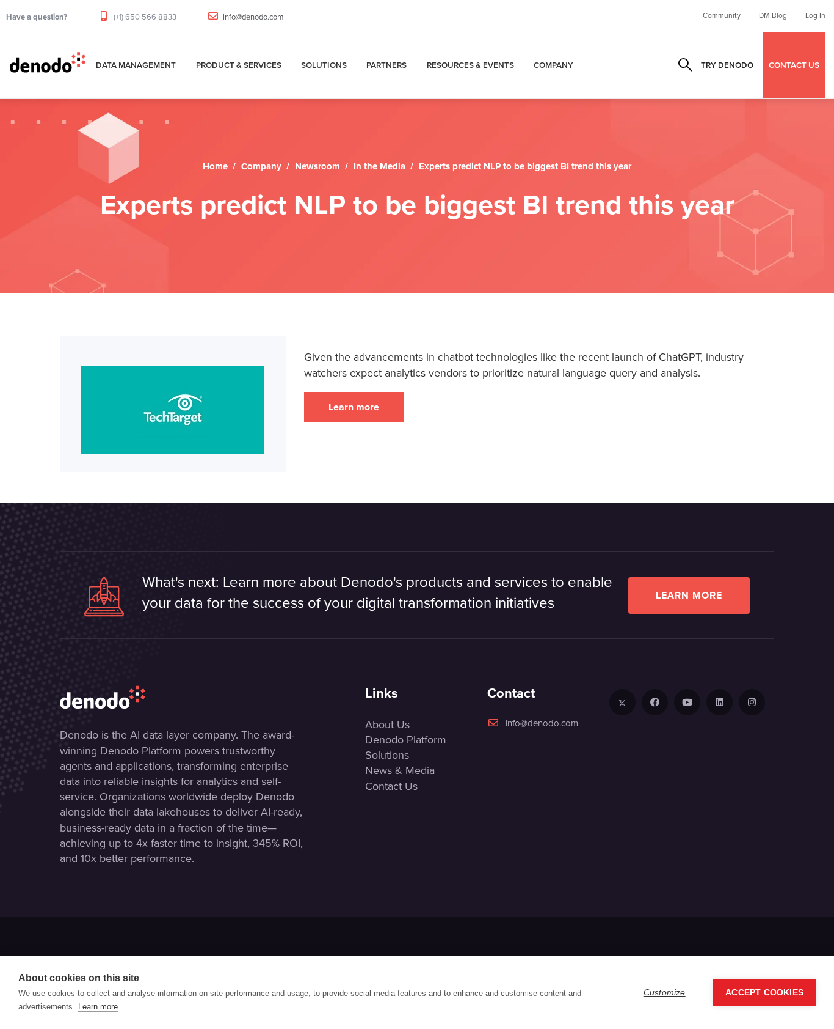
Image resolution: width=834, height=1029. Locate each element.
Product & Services (238, 65)
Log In (815, 15)
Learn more (353, 407)
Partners (386, 65)
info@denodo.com (253, 17)
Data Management (136, 65)
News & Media (400, 770)
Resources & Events (470, 65)
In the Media (379, 166)
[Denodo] (47, 64)
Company (553, 65)
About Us (387, 724)
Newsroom (317, 166)
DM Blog (773, 15)
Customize (665, 992)
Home (215, 166)
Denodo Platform (405, 740)
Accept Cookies (764, 992)
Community (722, 15)
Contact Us (391, 786)
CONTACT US (794, 65)
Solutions (324, 65)
